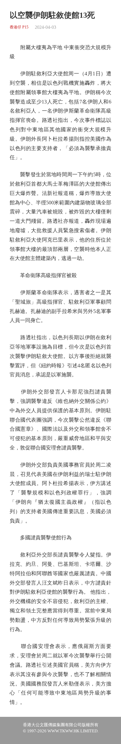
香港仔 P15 (19, 27)
